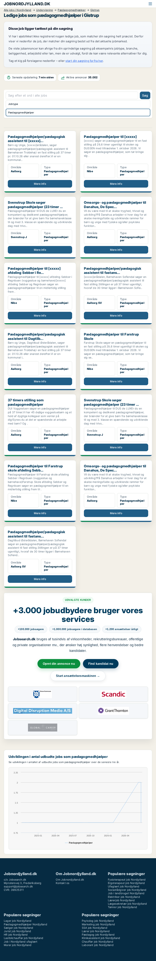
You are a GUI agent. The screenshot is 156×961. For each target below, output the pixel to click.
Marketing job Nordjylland (98, 924)
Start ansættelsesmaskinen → (78, 675)
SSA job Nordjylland (94, 927)
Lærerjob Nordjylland (121, 900)
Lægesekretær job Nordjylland (127, 903)
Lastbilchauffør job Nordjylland (23, 938)
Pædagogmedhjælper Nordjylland (25, 924)
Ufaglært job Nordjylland (123, 886)
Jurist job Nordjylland (17, 931)
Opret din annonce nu (59, 663)
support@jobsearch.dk (18, 886)
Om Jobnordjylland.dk (70, 879)
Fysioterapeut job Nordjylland (127, 879)
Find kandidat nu (100, 663)
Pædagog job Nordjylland (98, 934)
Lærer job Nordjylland (96, 931)
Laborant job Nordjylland (98, 945)
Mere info (40, 183)
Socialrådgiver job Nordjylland (127, 889)
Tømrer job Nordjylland (122, 907)
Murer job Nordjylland (17, 945)
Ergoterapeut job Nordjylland (126, 883)
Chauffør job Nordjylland (97, 941)
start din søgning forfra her (84, 61)
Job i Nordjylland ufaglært (20, 941)
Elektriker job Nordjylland (124, 896)
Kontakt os (62, 883)
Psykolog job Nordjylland (98, 920)
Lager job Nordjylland (17, 920)
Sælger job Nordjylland (18, 927)
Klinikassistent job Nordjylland (101, 938)
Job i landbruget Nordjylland (126, 893)
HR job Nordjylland (16, 934)
